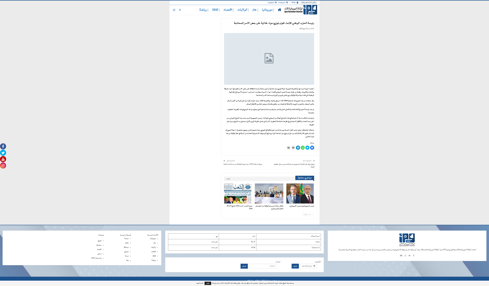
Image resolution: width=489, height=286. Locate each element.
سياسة (126, 239)
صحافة (126, 247)
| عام (255, 10)
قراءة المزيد (199, 283)
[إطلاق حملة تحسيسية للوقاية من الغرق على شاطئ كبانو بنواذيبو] (269, 193)
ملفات (127, 243)
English (271, 3)
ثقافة (154, 256)
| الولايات (243, 10)
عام (154, 243)
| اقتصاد (228, 10)
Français (281, 3)
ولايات (153, 247)
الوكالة (293, 3)
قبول (207, 283)
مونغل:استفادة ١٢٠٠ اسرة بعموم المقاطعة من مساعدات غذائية (243, 164)
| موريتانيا (268, 10)
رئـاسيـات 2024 (96, 258)
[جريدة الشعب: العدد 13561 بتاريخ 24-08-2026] (238, 193)
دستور (99, 254)
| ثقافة (216, 10)
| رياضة (203, 10)
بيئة (127, 260)
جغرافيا (99, 245)
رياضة (154, 260)
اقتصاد (153, 252)
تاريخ (100, 241)
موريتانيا (153, 239)
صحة (127, 256)
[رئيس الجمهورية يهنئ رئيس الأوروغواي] (300, 193)
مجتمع (126, 252)
